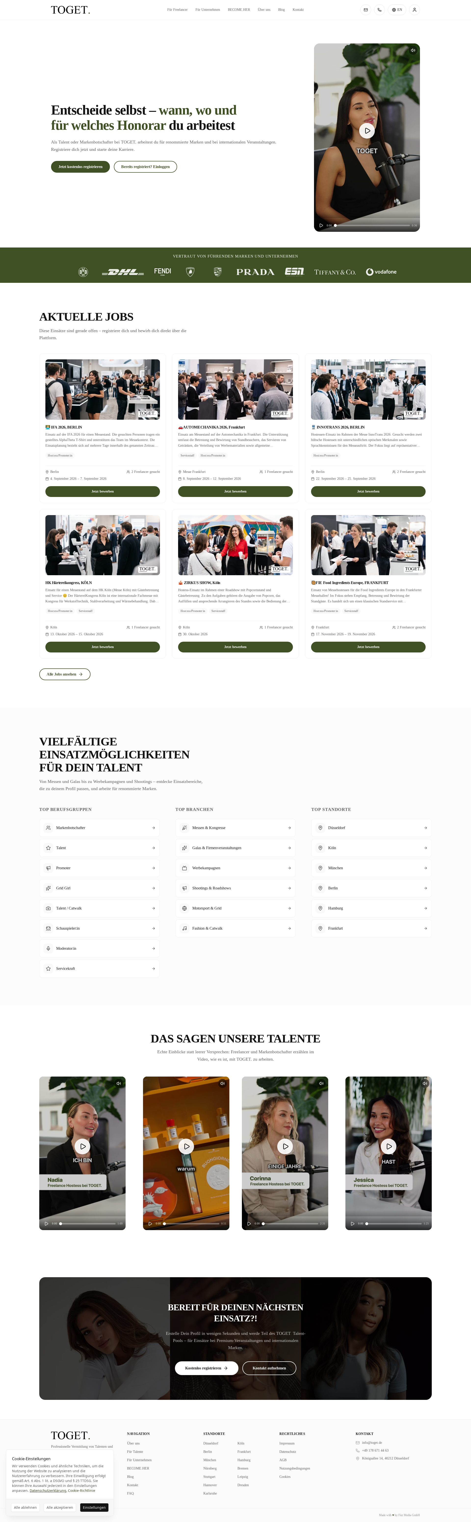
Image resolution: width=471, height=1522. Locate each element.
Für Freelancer (177, 10)
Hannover (210, 1485)
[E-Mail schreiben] (365, 9)
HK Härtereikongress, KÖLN (68, 583)
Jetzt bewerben (103, 491)
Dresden (243, 1485)
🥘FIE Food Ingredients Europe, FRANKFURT (350, 583)
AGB (283, 1460)
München (209, 1460)
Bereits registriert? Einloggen (145, 167)
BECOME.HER (239, 10)
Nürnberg (210, 1468)
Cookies (284, 1477)
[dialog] (60, 1483)
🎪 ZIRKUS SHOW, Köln (199, 583)
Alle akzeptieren (60, 1507)
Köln (240, 1443)
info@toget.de (372, 1442)
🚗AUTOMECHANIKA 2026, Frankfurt (211, 427)
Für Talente (135, 1452)
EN (399, 10)
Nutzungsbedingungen (294, 1468)
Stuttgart (209, 1477)
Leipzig (242, 1477)
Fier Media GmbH (409, 1515)
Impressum (287, 1443)
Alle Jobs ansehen (61, 674)
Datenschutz (287, 1452)
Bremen (242, 1468)
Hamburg (243, 1460)
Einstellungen (94, 1507)
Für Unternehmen (208, 10)
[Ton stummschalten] (413, 50)
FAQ (130, 1493)
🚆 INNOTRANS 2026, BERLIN (338, 427)
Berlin (207, 1452)
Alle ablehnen (25, 1507)
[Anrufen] (379, 9)
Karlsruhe (210, 1493)
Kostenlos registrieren (203, 1368)
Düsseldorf (210, 1443)
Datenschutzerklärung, (48, 1490)
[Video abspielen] (367, 130)
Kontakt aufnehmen (269, 1368)
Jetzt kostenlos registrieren (80, 167)
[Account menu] (414, 9)
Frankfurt (244, 1452)
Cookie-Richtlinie (81, 1490)
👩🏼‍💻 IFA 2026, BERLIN (63, 427)
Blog (281, 10)
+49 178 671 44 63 (375, 1450)
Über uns (264, 10)
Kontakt (298, 10)
